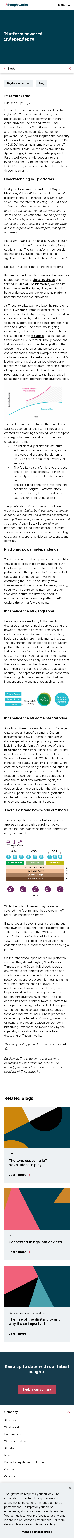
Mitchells (37, 335)
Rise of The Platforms (33, 284)
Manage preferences (37, 1532)
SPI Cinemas (18, 310)
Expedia (36, 357)
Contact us (11, 1476)
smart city (32, 621)
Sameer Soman (20, 96)
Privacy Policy (45, 1524)
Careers (9, 1469)
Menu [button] (61, 4)
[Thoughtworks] (16, 5)
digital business (44, 279)
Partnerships (12, 1434)
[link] (37, 1389)
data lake (26, 485)
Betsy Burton (38, 523)
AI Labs (9, 1448)
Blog (42, 83)
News (8, 1455)
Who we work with (16, 1441)
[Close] (70, 1488)
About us (10, 1420)
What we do (12, 1427)
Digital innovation (18, 83)
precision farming (16, 750)
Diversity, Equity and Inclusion (24, 1462)
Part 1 (12, 110)
